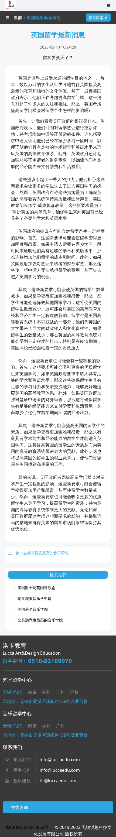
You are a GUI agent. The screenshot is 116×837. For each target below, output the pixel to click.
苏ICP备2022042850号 (27, 827)
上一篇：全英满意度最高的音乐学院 (38, 552)
